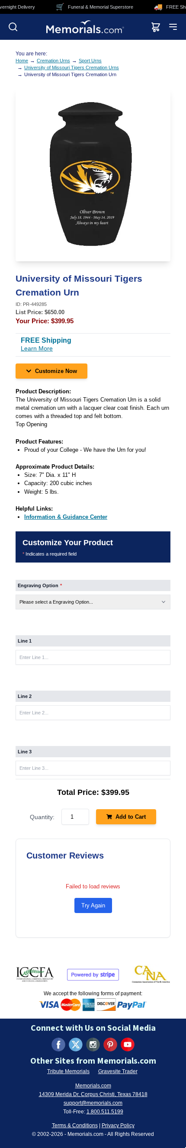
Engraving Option (40, 585)
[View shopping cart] (156, 27)
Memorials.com (93, 1086)
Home (22, 60)
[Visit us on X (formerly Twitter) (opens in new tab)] (76, 1045)
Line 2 (25, 696)
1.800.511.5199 (105, 1112)
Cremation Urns (53, 60)
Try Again (93, 905)
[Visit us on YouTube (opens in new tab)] (128, 1045)
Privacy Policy (118, 1125)
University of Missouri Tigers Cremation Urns (71, 67)
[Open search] (13, 27)
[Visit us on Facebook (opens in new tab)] (58, 1045)
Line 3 (25, 751)
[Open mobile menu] (173, 26)
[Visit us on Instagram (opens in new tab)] (93, 1045)
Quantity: (42, 817)
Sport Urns (90, 60)
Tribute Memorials (68, 1071)
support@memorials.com (93, 1103)
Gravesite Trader (118, 1071)
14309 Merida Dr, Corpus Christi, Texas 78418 (93, 1094)
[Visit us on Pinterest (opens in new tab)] (110, 1045)
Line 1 (25, 640)
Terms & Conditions (75, 1125)
